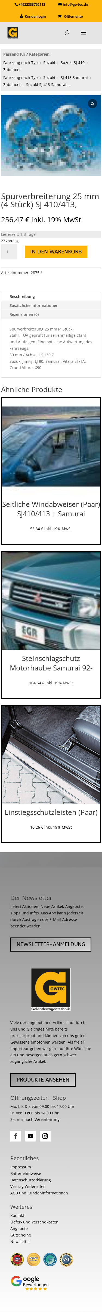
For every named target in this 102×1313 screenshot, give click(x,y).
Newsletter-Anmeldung (51, 944)
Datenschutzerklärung (30, 1179)
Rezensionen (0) (24, 314)
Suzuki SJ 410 (73, 62)
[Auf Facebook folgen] (15, 1136)
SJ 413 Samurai (74, 77)
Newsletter (20, 1241)
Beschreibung (22, 296)
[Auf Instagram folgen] (45, 1136)
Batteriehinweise (25, 1173)
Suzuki (49, 62)
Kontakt (17, 1215)
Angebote (19, 1228)
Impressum (20, 1166)
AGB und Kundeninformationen (39, 1193)
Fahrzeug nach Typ (20, 62)
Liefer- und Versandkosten (34, 1222)
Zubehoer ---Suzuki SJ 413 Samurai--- (36, 84)
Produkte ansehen (43, 1080)
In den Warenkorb (56, 252)
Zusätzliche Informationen (34, 305)
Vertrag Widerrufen (28, 1186)
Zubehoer (12, 69)
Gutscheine (20, 1235)
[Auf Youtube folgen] (30, 1136)
